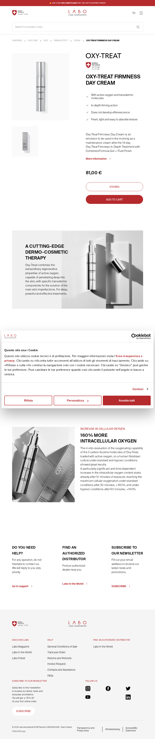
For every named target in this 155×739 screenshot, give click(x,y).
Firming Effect (61, 40)
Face (45, 40)
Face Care (33, 40)
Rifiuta (28, 400)
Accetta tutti (127, 400)
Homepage (17, 40)
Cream (77, 40)
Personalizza (75, 400)
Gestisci (138, 389)
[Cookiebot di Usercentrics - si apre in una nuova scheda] (134, 336)
